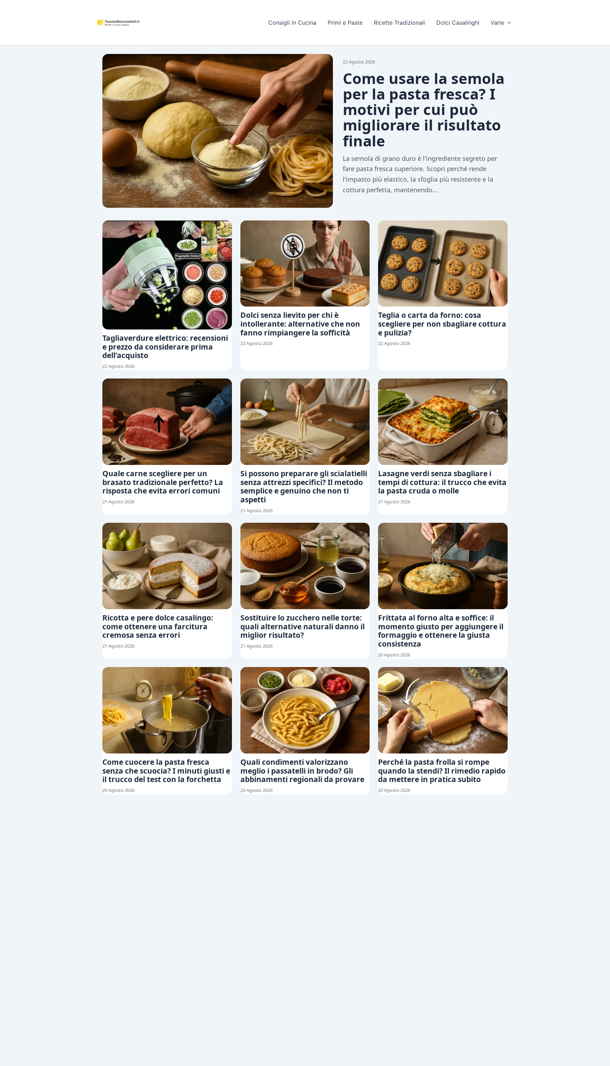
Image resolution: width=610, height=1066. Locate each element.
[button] (507, 22)
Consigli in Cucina (292, 22)
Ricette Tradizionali (399, 22)
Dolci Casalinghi (457, 22)
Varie (497, 22)
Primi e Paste (345, 22)
